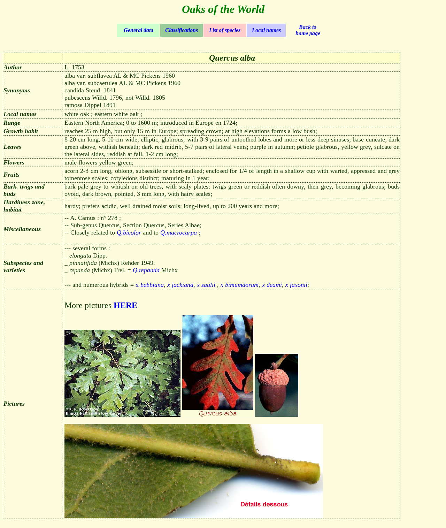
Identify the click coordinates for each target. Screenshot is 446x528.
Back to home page (307, 30)
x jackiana (180, 284)
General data (138, 30)
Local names (266, 30)
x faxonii (296, 284)
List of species (224, 30)
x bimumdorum (240, 284)
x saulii (206, 284)
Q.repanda (146, 270)
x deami (272, 284)
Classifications (181, 30)
